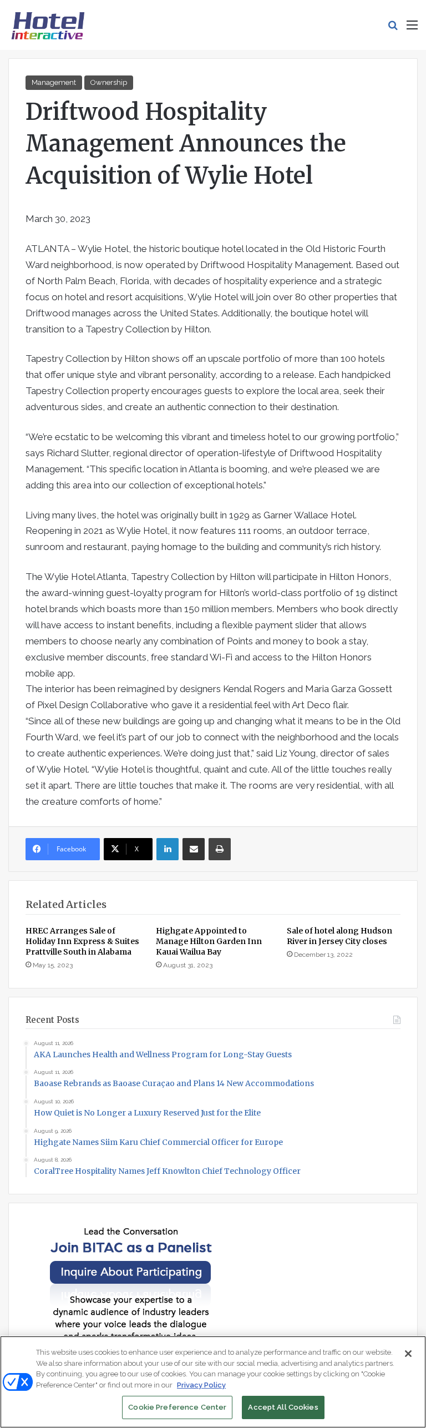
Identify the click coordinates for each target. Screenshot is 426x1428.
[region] (213, 1382)
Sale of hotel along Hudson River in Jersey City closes (339, 936)
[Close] (408, 1353)
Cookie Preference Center (177, 1407)
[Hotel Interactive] (47, 25)
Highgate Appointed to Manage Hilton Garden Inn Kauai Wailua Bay (209, 941)
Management (54, 82)
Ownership (108, 82)
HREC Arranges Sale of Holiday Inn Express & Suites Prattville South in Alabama (82, 941)
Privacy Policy (201, 1385)
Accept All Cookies (283, 1407)
